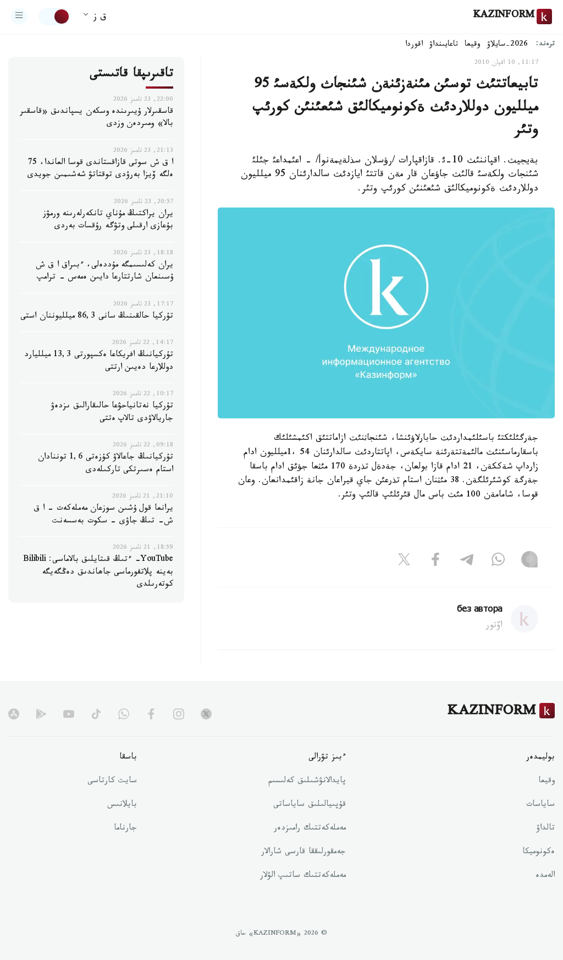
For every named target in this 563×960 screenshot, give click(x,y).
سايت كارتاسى (112, 782)
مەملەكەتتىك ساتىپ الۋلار (303, 876)
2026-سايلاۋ (507, 45)
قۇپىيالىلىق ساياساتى (309, 805)
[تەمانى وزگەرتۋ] (54, 16)
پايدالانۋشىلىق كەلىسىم (307, 782)
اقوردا (414, 45)
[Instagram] (529, 561)
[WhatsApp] (498, 561)
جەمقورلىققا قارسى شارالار (303, 853)
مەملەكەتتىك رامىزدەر (310, 829)
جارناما (125, 829)
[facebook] (151, 713)
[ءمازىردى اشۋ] (19, 16)
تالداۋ (545, 829)
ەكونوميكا (538, 853)
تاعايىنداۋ (443, 45)
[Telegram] (467, 561)
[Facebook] (435, 561)
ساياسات (540, 805)
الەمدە (545, 876)
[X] (404, 561)
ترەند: (545, 45)
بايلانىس (122, 805)
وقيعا (473, 45)
